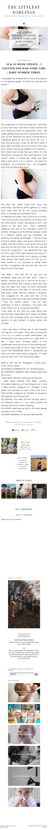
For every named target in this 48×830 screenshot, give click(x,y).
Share (16, 430)
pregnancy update (32, 422)
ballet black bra (8, 335)
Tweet (26, 430)
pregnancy (17, 422)
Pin (34, 430)
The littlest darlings (24, 9)
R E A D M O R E (24, 658)
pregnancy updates (24, 425)
